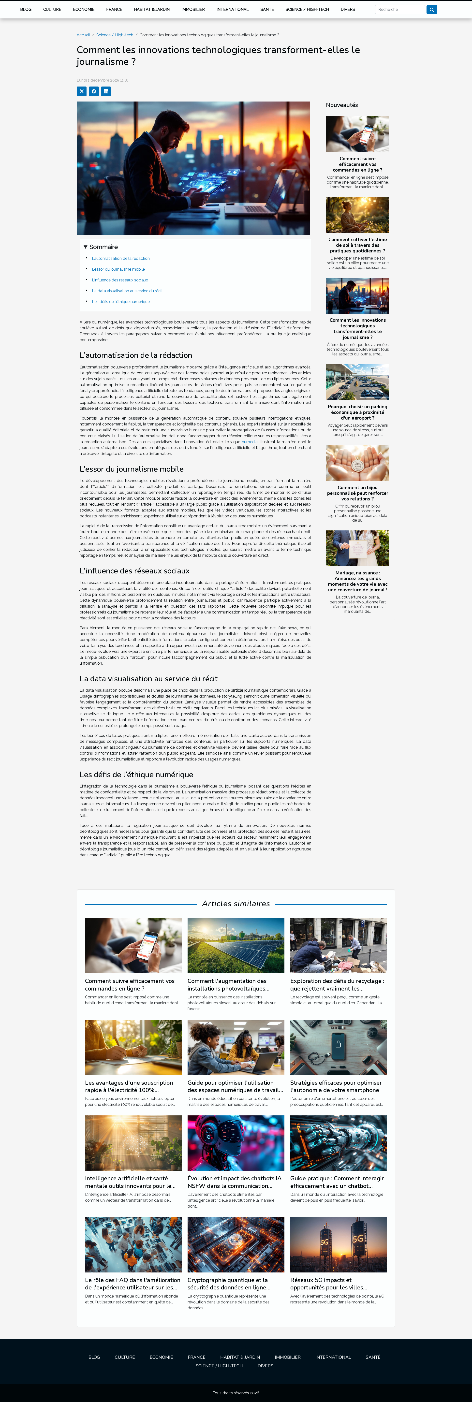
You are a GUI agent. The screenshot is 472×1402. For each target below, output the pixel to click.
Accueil (83, 35)
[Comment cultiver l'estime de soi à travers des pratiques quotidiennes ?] (357, 215)
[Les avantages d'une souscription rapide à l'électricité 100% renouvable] (133, 1047)
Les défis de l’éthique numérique (121, 301)
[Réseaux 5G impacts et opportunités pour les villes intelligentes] (338, 1244)
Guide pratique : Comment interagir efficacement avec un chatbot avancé (337, 1185)
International (233, 9)
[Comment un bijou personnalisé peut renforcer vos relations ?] (357, 463)
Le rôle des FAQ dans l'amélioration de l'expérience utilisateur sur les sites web (132, 1287)
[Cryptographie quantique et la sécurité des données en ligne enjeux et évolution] (236, 1244)
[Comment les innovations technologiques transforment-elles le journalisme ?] (357, 296)
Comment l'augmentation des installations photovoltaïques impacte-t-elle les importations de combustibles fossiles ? (233, 992)
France (114, 9)
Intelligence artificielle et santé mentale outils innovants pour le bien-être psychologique (128, 1185)
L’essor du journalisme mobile (118, 269)
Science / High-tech (307, 9)
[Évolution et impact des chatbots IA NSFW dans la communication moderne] (236, 1142)
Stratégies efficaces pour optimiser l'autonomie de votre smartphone (336, 1086)
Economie (83, 9)
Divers (348, 9)
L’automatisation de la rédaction (121, 258)
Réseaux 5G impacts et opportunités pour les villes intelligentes (326, 1287)
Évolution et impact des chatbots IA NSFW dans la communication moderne (235, 1185)
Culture (52, 9)
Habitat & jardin (152, 9)
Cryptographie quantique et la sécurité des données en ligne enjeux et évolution (228, 1287)
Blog (25, 9)
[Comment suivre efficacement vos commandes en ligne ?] (357, 134)
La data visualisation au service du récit (127, 291)
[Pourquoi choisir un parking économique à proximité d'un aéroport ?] (357, 382)
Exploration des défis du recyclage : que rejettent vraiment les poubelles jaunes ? (337, 988)
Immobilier (193, 9)
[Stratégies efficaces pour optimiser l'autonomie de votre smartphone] (338, 1047)
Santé (267, 9)
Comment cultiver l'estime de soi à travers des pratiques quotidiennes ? (357, 245)
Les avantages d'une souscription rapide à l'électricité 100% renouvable (129, 1090)
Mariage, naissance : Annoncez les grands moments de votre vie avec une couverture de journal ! (357, 581)
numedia (250, 441)
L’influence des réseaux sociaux (120, 280)
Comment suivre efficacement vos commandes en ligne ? (358, 164)
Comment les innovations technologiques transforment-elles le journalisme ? (358, 328)
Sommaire (104, 246)
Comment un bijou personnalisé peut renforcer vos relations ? (357, 493)
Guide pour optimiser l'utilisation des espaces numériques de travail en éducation (233, 1090)
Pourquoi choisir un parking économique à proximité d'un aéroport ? (357, 412)
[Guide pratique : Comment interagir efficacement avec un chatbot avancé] (338, 1142)
